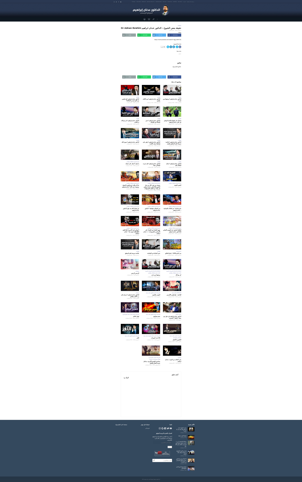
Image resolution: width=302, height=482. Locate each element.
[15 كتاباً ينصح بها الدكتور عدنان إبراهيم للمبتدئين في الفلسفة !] (191, 460)
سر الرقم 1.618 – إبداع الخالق (173, 253)
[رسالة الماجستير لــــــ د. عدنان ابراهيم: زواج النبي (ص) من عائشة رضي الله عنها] (191, 443)
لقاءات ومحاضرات (156, 359)
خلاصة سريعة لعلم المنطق (132, 253)
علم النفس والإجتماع (177, 337)
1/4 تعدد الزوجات (155, 338)
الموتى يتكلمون (156, 295)
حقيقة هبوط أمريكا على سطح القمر (181, 467)
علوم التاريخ (125, 314)
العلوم (152, 292)
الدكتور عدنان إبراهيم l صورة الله (130, 142)
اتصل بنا (184, 1)
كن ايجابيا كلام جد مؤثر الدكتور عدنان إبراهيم (131, 209)
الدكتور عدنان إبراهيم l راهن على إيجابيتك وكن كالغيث (151, 143)
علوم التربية (151, 357)
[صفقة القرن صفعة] (191, 437)
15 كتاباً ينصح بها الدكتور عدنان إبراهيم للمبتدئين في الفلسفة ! (181, 460)
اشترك (169, 447)
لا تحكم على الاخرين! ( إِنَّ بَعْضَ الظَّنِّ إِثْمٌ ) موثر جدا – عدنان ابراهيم (131, 231)
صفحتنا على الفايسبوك (121, 424)
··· (157, 19)
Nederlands (159, 1)
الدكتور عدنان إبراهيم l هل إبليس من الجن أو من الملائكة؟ (130, 100)
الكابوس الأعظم (177, 339)
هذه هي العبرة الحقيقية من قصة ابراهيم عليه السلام (181, 452)
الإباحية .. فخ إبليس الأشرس (174, 295)
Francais (170, 1)
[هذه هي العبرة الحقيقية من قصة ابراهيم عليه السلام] (191, 452)
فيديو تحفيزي (136, 161)
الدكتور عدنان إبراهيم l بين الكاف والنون (151, 100)
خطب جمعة (179, 272)
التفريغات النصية (170, 271)
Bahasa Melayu (151, 1)
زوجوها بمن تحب (155, 275)
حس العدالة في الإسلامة (153, 253)
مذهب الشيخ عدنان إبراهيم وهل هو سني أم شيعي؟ (181, 429)
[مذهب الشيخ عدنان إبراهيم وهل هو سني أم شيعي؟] (191, 429)
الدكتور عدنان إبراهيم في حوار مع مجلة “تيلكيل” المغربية (172, 317)
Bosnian (144, 1)
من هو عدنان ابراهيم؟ (190, 1)
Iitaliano (138, 1)
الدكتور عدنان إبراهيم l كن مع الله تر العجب (130, 121)
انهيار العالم (136, 316)
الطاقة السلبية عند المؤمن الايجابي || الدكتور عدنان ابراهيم (172, 231)
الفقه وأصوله (150, 335)
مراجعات (137, 292)
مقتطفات (179, 25)
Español (175, 1)
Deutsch (180, 1)
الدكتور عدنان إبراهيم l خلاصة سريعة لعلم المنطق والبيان (173, 143)
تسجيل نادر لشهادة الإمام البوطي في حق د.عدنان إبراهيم (172, 121)
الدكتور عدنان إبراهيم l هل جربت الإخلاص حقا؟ (151, 164)
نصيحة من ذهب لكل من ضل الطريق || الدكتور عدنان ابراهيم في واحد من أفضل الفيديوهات (152, 186)
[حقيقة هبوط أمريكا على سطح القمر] (191, 468)
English (164, 1)
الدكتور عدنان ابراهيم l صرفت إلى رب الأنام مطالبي (130, 295)
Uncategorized (177, 271)
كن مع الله (178, 275)
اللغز (138, 338)
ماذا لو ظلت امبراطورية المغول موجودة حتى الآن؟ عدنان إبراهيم (130, 186)
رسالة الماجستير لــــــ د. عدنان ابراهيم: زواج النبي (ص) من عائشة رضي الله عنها (180, 444)
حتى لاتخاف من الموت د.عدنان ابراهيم (173, 360)
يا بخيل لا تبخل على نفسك (132, 163)
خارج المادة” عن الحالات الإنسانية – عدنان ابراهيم (172, 209)
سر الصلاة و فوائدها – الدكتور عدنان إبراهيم (152, 209)
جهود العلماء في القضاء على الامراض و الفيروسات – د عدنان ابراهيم (151, 231)
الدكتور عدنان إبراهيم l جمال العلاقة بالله (173, 164)
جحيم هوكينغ (157, 316)
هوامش (179, 97)
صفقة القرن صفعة (182, 435)
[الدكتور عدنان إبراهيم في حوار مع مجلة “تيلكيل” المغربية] (172, 307)
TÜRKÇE (133, 1)
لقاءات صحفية (178, 314)
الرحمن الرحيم (135, 273)
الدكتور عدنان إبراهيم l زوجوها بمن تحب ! (172, 100)
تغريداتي (147, 428)
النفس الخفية (177, 185)
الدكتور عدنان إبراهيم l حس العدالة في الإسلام (153, 121)
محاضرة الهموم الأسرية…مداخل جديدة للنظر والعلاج (151, 362)
